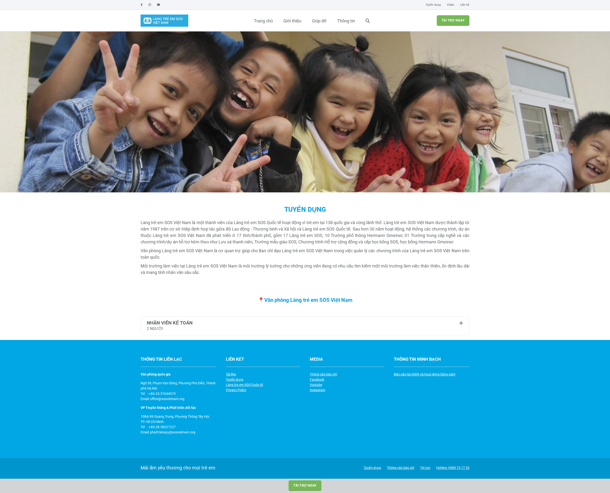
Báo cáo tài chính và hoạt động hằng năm (424, 374)
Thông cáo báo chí (323, 374)
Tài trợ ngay (453, 20)
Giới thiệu (292, 20)
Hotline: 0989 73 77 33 (452, 468)
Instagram (317, 390)
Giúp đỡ (319, 20)
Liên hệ (464, 4)
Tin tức (425, 468)
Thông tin (346, 20)
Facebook (317, 379)
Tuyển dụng (433, 4)
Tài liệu (231, 374)
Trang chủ (263, 20)
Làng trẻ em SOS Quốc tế (244, 385)
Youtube (316, 385)
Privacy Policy (236, 390)
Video (450, 4)
